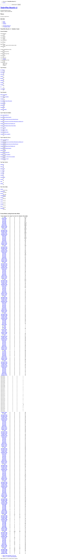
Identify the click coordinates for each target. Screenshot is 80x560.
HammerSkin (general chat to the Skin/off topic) (9, 119)
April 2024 (4, 257)
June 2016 (4, 352)
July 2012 (4, 455)
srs (0, 86)
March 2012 (4, 460)
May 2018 (4, 331)
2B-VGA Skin (3, 127)
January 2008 (4, 530)
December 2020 (4, 314)
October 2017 (4, 337)
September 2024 (4, 250)
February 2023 (4, 276)
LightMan (2, 172)
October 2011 (4, 467)
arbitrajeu (2, 80)
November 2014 (4, 416)
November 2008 (4, 517)
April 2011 (4, 475)
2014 (5, 413)
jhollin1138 (2, 71)
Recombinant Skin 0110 (4, 152)
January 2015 (4, 412)
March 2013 (4, 443)
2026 (5, 217)
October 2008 (4, 518)
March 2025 (4, 241)
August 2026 (4, 218)
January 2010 (4, 496)
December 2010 (4, 482)
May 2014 (4, 424)
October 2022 (4, 283)
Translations (2, 107)
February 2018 (4, 332)
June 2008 (4, 523)
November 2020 (4, 315)
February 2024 (4, 259)
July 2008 (4, 522)
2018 (5, 328)
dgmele (1, 203)
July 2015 (4, 368)
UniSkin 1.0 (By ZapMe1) (5, 134)
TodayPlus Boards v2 (8, 7)
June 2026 (4, 221)
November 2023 (4, 265)
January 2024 (4, 261)
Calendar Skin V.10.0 (4, 158)
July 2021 (4, 303)
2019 (5, 325)
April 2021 (4, 307)
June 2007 (4, 540)
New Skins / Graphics (4, 96)
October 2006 (4, 551)
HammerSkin (2, 103)
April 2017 (4, 345)
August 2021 (4, 302)
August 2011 (4, 470)
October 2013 (4, 434)
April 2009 (4, 509)
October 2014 (4, 417)
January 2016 (4, 359)
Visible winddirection (4, 132)
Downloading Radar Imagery (5, 117)
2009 (5, 497)
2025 (5, 228)
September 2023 (4, 267)
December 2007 (4, 532)
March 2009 (4, 510)
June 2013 (4, 439)
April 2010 (4, 492)
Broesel (1, 78)
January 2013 (4, 446)
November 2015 (4, 363)
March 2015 (4, 373)
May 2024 (4, 256)
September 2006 (4, 553)
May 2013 (4, 440)
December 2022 (4, 280)
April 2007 (4, 542)
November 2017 (4, 336)
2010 (5, 480)
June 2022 (4, 288)
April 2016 (4, 355)
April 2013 (4, 442)
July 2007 (4, 539)
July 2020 (4, 320)
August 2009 (4, 504)
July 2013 (4, 438)
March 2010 (4, 493)
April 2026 (4, 223)
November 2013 (4, 433)
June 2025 (4, 237)
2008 (5, 514)
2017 (5, 334)
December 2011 (4, 465)
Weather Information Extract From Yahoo (8, 125)
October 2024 (4, 249)
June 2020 (4, 321)
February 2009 (4, 511)
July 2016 (4, 351)
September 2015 (4, 365)
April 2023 (4, 274)
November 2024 (4, 248)
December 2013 (4, 431)
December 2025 (4, 230)
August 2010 (4, 487)
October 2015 (4, 364)
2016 (5, 350)
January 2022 (4, 294)
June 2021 (4, 305)
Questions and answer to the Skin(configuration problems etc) (11, 121)
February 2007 (4, 545)
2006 (5, 548)
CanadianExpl (3, 195)
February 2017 (4, 347)
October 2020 (4, 316)
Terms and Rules (8, 555)
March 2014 (4, 426)
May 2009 (4, 508)
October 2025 (4, 232)
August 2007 (4, 537)
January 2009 (4, 513)
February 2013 (4, 444)
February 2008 (4, 528)
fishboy (1, 183)
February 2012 (4, 461)
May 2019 (4, 327)
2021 (5, 296)
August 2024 (4, 252)
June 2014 (4, 422)
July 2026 (4, 219)
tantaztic (4, 58)
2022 (5, 279)
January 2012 (4, 462)
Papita (1, 199)
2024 (5, 245)
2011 (5, 464)
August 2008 (4, 520)
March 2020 (4, 324)
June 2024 (4, 254)
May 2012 (4, 457)
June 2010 (4, 489)
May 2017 (4, 343)
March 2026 (4, 225)
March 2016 (4, 356)
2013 (5, 430)
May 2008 (4, 524)
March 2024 (4, 258)
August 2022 (4, 285)
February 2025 (4, 243)
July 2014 (4, 421)
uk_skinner (2, 69)
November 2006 (4, 550)
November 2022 (4, 281)
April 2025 (4, 240)
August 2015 (4, 367)
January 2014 (4, 429)
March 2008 (4, 527)
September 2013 (4, 435)
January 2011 (4, 479)
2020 (5, 312)
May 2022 (4, 289)
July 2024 (4, 253)
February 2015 (4, 374)
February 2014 (4, 427)
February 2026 (4, 226)
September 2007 (4, 536)
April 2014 (4, 425)
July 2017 (4, 341)
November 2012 (4, 449)
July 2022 (4, 287)
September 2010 (4, 486)
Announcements (3, 109)
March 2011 (4, 477)
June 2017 (4, 342)
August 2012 (4, 453)
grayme (1, 179)
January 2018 (4, 333)
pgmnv (1, 189)
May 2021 (4, 306)
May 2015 (4, 371)
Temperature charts (3, 129)
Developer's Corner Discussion (6, 100)
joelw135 (2, 74)
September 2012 (4, 452)
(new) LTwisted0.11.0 (4, 115)
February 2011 (4, 478)
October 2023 (4, 266)
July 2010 (4, 488)
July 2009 (4, 505)
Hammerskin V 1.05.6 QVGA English (7, 156)
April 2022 (4, 290)
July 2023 (4, 270)
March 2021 (4, 309)
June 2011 (4, 473)
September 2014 (4, 418)
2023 (5, 262)
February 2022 (4, 293)
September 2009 (4, 502)
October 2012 (4, 451)
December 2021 (4, 297)
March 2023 (4, 275)
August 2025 (4, 235)
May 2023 (4, 272)
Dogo (1, 206)
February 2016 (4, 358)
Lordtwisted (2, 88)
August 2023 (4, 268)
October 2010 (4, 484)
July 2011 (4, 471)
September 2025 (4, 234)
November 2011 (4, 466)
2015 (5, 360)
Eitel (1, 181)
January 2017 (4, 349)
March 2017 (4, 346)
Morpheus (2, 208)
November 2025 (4, 231)
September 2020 (4, 318)
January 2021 (4, 311)
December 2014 (4, 415)
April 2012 (4, 458)
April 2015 (4, 372)
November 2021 (4, 298)
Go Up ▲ (14, 555)
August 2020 (4, 319)
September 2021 (4, 301)
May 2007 (4, 541)
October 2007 (4, 535)
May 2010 (4, 491)
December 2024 (4, 247)
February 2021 (4, 310)
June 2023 (4, 271)
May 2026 (4, 222)
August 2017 (4, 340)
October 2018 (4, 329)
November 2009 (4, 500)
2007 (5, 531)
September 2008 (4, 519)
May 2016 (4, 354)
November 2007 (4, 533)
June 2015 (4, 369)
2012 (5, 447)
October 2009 (4, 501)
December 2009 (4, 499)
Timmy (1, 76)
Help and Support (3, 94)
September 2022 (4, 284)
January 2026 (4, 227)
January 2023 (4, 278)
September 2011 (4, 469)
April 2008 (4, 526)
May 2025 (4, 239)
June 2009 (4, 506)
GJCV (1, 201)
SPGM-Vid (2, 105)
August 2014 (4, 420)
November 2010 (4, 483)
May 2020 (4, 323)
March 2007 (4, 544)
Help (4, 555)
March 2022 (4, 292)
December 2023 (4, 263)
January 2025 (4, 244)
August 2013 (4, 436)
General (1, 98)
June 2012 (4, 456)
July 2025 (4, 236)
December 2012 (4, 448)
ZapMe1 (2, 82)
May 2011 (4, 474)
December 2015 (4, 362)
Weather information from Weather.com (7, 123)
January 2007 (4, 546)
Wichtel (1, 84)
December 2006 (4, 549)
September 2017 (4, 338)
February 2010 (4, 495)
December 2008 (4, 515)
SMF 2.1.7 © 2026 (6, 556)
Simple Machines (13, 556)
